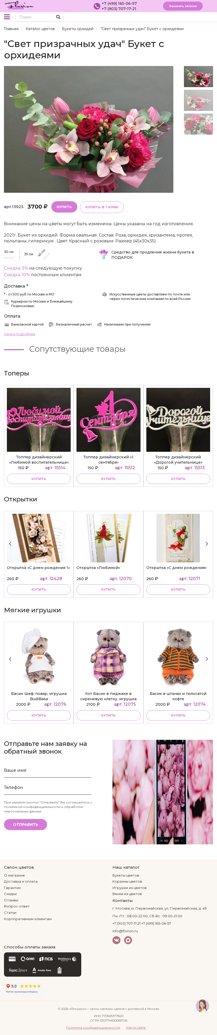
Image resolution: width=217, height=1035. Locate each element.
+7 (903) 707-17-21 (119, 8)
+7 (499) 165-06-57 (119, 3)
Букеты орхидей (77, 28)
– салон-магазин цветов (106, 1009)
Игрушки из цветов (129, 888)
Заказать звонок (183, 6)
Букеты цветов (125, 875)
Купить (64, 207)
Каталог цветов (40, 28)
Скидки (10, 894)
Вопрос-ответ (17, 906)
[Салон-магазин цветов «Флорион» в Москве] (19, 5)
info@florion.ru (125, 931)
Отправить (25, 824)
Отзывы (11, 900)
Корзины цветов (127, 881)
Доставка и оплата (21, 881)
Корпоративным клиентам (28, 919)
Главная (11, 28)
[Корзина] (199, 18)
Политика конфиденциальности (93, 1027)
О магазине (14, 875)
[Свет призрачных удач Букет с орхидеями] (88, 128)
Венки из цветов (127, 894)
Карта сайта (136, 1027)
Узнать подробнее (19, 334)
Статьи (10, 912)
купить (38, 479)
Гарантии (12, 888)
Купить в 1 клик (101, 207)
